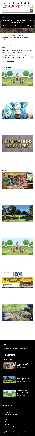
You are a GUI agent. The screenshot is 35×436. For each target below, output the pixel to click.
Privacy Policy (9, 417)
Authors (7, 424)
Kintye (21, 433)
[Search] (31, 10)
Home (6, 409)
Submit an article (9, 426)
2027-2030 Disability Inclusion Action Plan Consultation (23, 392)
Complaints (8, 419)
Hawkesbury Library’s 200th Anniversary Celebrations (22, 364)
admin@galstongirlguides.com (19, 50)
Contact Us (8, 422)
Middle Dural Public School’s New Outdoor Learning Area (23, 378)
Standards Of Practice (11, 414)
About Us (7, 412)
